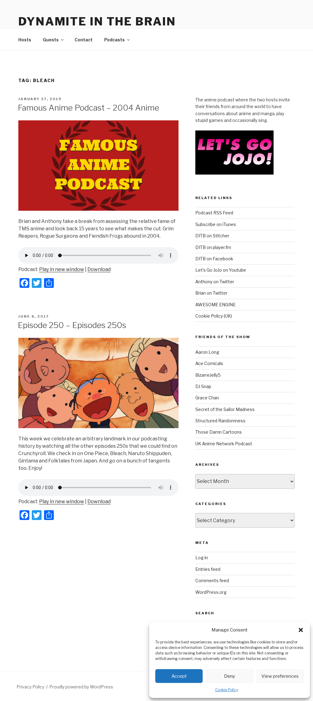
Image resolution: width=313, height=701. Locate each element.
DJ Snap (203, 386)
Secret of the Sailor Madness (225, 409)
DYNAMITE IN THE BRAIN (97, 21)
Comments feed (212, 580)
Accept (179, 676)
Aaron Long (207, 352)
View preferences (280, 676)
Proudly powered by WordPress (81, 686)
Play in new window (61, 269)
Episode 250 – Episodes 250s (72, 325)
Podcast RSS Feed (214, 212)
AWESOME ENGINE (215, 304)
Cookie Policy (226, 690)
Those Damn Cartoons (218, 432)
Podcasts (114, 39)
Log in (201, 557)
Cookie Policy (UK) (213, 315)
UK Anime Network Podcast (223, 443)
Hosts (24, 39)
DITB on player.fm (213, 247)
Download (99, 269)
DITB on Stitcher (212, 235)
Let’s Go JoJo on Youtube (220, 270)
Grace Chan (207, 397)
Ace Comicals (209, 363)
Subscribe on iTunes (215, 224)
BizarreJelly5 (208, 375)
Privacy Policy (30, 686)
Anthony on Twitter (214, 281)
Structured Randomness (220, 420)
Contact (84, 39)
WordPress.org (210, 592)
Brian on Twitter (211, 293)
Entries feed (207, 569)
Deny (229, 676)
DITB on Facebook (214, 258)
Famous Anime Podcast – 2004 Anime (88, 107)
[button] (301, 630)
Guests (51, 39)
